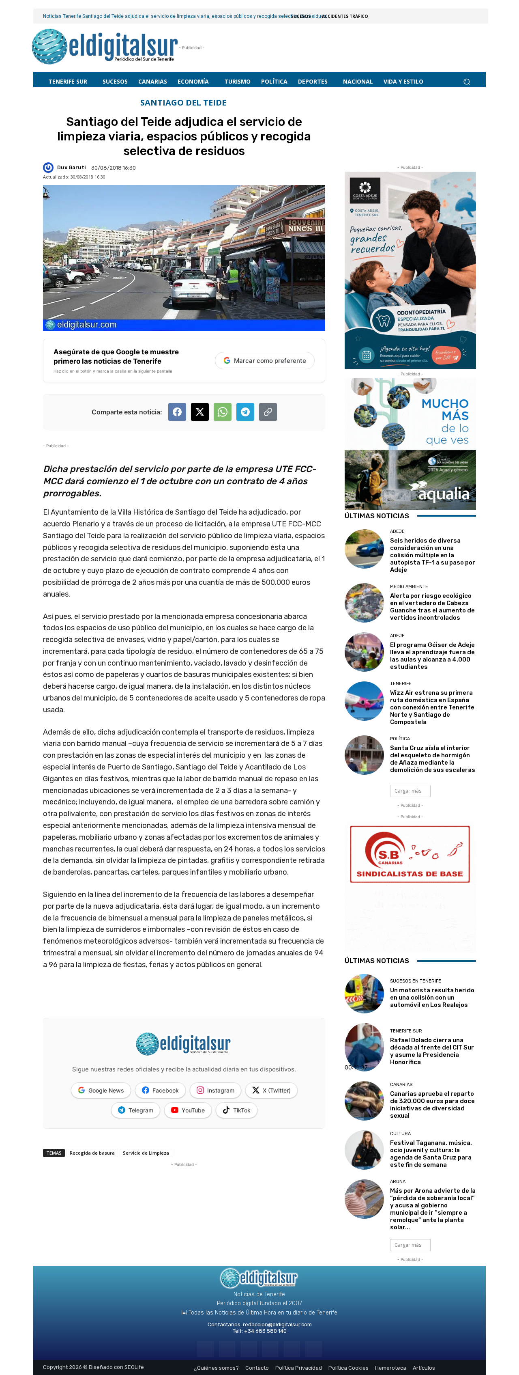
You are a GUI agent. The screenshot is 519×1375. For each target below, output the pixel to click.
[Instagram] (227, 1349)
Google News (106, 1090)
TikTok (242, 1110)
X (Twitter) (277, 1090)
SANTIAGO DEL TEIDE (183, 102)
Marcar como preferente (270, 360)
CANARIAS (401, 1084)
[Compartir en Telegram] (245, 412)
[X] (292, 1349)
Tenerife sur (406, 1031)
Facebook (165, 1090)
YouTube (193, 1110)
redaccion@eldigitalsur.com (277, 1324)
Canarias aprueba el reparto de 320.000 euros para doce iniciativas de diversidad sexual (432, 1104)
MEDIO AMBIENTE (409, 586)
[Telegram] (249, 1349)
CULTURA (400, 1133)
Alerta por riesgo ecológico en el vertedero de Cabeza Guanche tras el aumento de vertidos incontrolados (432, 606)
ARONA (397, 1181)
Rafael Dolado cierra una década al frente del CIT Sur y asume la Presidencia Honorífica (432, 1051)
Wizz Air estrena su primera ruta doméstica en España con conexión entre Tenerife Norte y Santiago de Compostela (432, 707)
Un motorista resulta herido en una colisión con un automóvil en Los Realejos (432, 998)
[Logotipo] (105, 48)
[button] (466, 81)
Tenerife (401, 683)
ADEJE (397, 531)
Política (400, 739)
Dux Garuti (71, 167)
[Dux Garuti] (49, 167)
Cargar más (408, 790)
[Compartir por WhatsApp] (223, 412)
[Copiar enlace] (268, 412)
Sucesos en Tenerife (415, 981)
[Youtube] (313, 1349)
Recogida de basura (92, 1153)
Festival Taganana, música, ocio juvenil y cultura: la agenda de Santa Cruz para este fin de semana (431, 1153)
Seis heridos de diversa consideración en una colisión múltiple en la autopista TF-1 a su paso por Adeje (432, 555)
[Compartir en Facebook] (177, 412)
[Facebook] (205, 1349)
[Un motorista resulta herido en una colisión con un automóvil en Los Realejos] (364, 993)
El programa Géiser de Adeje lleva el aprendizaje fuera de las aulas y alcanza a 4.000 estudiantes (432, 655)
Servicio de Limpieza (146, 1153)
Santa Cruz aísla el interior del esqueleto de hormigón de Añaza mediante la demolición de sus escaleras (432, 759)
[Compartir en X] (200, 412)
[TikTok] (270, 1349)
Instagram (220, 1090)
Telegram (141, 1110)
